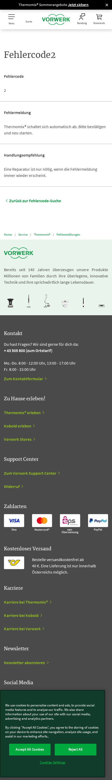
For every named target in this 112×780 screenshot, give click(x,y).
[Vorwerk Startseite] (56, 19)
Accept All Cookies (30, 749)
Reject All (76, 749)
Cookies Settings (52, 762)
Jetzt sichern (78, 4)
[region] (52, 733)
